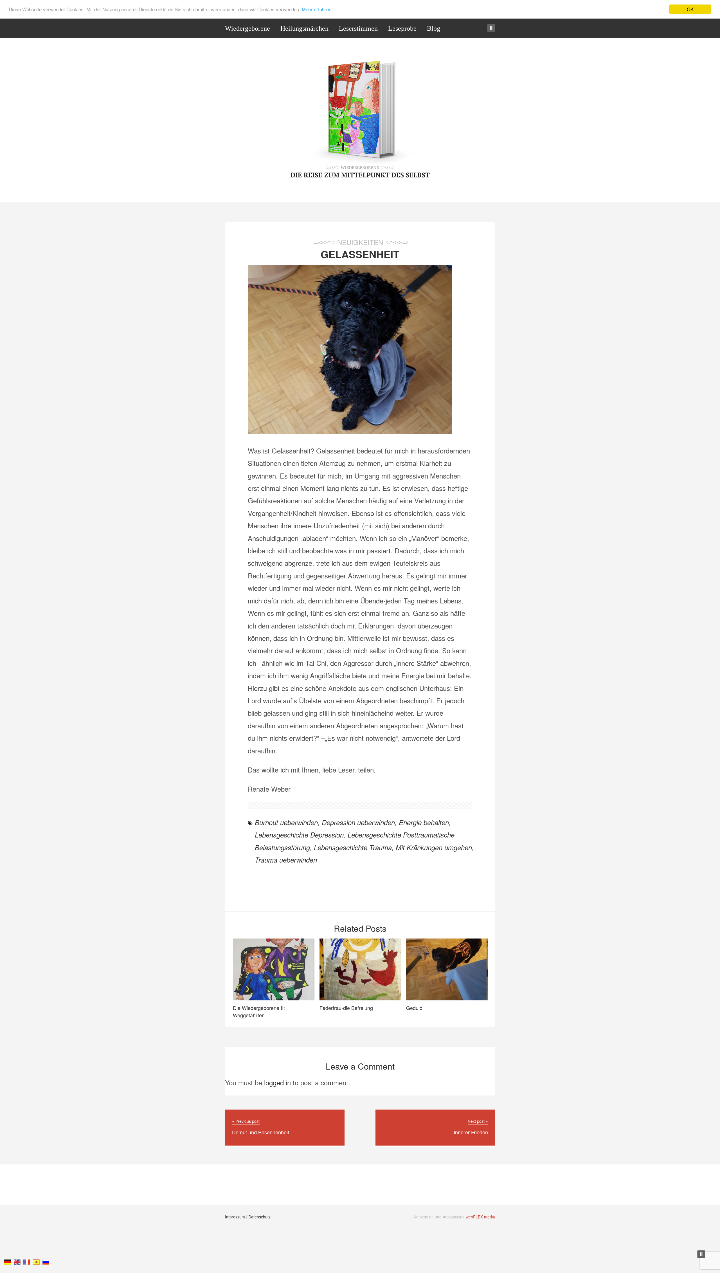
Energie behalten (424, 822)
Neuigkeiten (360, 242)
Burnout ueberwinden (286, 822)
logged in (277, 1082)
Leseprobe (402, 28)
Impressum (235, 1217)
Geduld (414, 1007)
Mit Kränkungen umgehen (434, 847)
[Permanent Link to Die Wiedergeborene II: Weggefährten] (273, 997)
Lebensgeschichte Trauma (353, 847)
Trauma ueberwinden (286, 860)
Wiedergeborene (247, 28)
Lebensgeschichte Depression (299, 834)
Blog (433, 28)
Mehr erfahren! (317, 9)
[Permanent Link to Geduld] (447, 997)
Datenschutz (259, 1217)
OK (690, 9)
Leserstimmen (358, 28)
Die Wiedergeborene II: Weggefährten (259, 1011)
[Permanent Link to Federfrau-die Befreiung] (360, 997)
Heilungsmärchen (304, 28)
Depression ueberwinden (358, 822)
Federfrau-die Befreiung (346, 1007)
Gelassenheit (360, 254)
